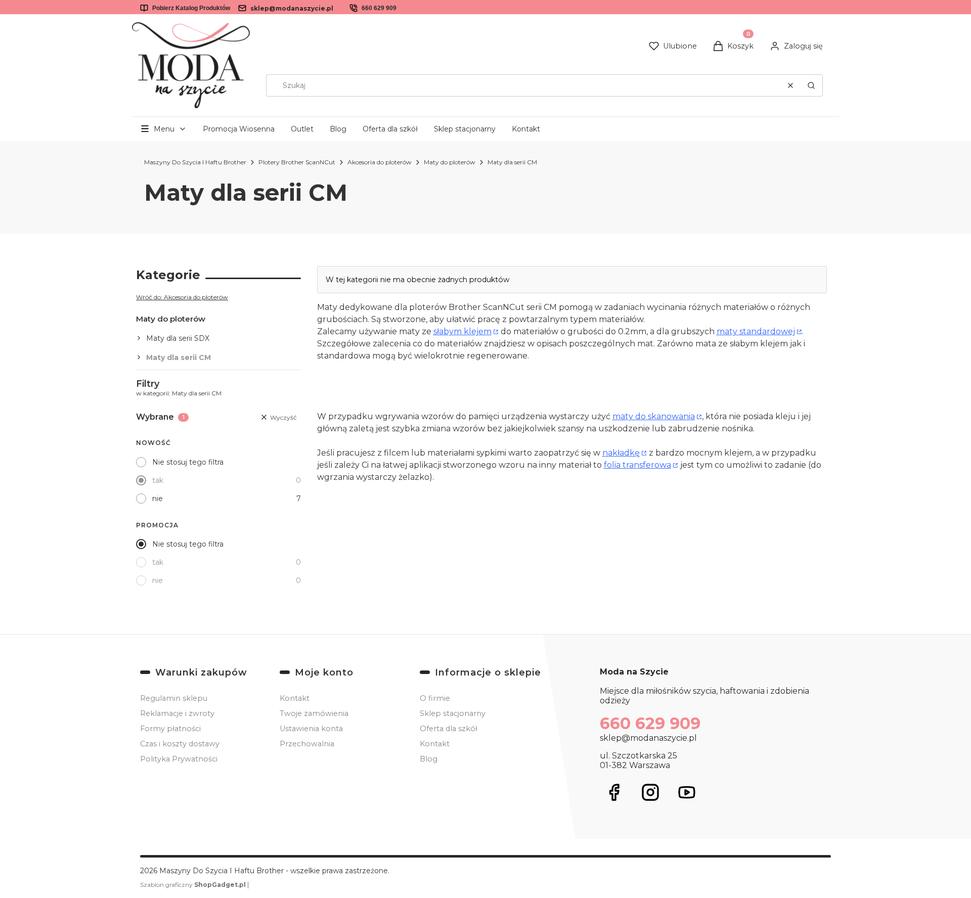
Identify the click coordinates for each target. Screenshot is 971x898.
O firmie (435, 698)
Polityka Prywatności (178, 759)
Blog (338, 128)
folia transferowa (637, 465)
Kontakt (526, 128)
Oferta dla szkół (390, 128)
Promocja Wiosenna (239, 128)
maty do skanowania (653, 416)
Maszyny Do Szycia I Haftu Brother (195, 162)
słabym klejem (462, 331)
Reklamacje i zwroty (177, 713)
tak (157, 480)
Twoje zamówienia (314, 713)
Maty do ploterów (449, 162)
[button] (811, 85)
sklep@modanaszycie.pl (291, 8)
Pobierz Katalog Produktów (191, 8)
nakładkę (621, 453)
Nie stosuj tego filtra (188, 462)
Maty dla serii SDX (177, 338)
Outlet (302, 128)
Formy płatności (170, 728)
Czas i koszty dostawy (179, 743)
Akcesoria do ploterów (379, 162)
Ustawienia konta (311, 728)
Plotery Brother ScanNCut (296, 162)
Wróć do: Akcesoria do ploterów (182, 297)
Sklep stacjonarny (465, 128)
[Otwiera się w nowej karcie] (614, 792)
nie (157, 498)
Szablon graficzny (193, 884)
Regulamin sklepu (173, 698)
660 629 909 (379, 8)
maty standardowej (756, 331)
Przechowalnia (307, 743)
